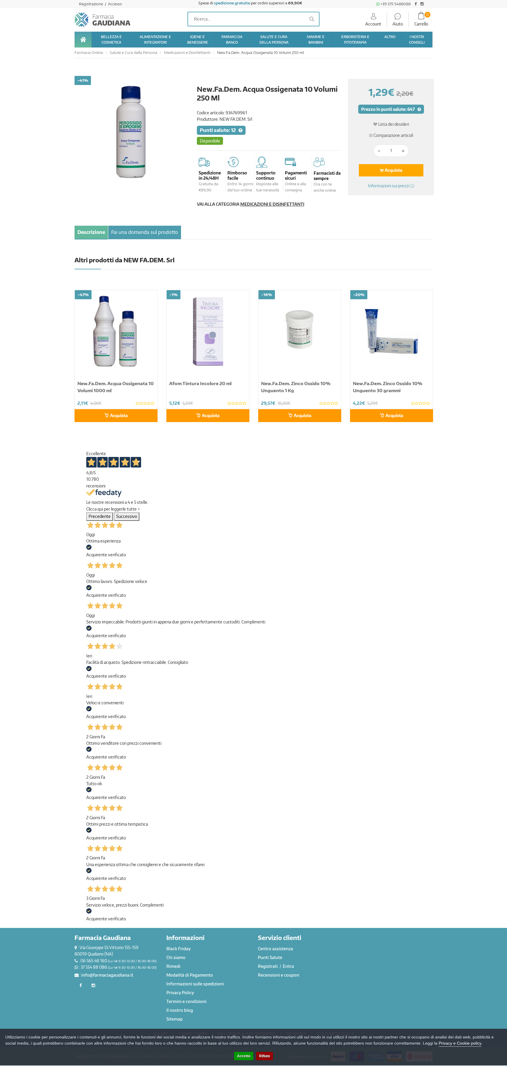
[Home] (83, 39)
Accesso (115, 3)
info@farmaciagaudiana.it (107, 975)
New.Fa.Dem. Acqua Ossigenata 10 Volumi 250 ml (260, 52)
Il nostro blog (179, 1010)
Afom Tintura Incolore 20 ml (200, 383)
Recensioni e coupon (278, 975)
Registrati (268, 966)
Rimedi (173, 966)
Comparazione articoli (393, 135)
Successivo (126, 516)
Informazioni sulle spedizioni (195, 983)
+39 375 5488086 (395, 3)
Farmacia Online (89, 52)
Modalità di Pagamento (189, 975)
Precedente (100, 516)
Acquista (393, 170)
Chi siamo (175, 957)
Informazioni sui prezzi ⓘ (391, 185)
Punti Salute (270, 957)
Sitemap (174, 1018)
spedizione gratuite (232, 3)
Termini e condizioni (186, 1001)
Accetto (243, 1056)
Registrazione (91, 3)
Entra (288, 966)
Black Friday (178, 948)
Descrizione (91, 232)
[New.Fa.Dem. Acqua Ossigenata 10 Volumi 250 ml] (131, 132)
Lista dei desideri (393, 124)
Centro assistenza (275, 948)
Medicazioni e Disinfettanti (187, 52)
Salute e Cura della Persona (133, 52)
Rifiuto (264, 1056)
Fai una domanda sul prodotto (144, 232)
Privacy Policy (180, 992)
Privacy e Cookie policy (460, 1043)
